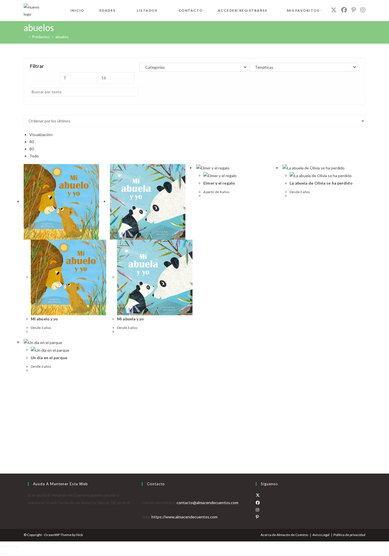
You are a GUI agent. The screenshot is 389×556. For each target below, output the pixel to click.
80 (31, 148)
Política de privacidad (349, 535)
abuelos (61, 37)
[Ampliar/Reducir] (2, 546)
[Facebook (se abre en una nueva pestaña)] (344, 10)
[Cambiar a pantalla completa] (7, 546)
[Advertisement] (194, 417)
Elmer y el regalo (219, 183)
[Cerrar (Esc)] (17, 546)
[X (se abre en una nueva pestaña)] (334, 10)
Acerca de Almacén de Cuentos (284, 535)
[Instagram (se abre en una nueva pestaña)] (363, 10)
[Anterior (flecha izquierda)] (2, 553)
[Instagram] (257, 509)
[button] (29, 64)
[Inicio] (25, 37)
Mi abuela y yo (130, 318)
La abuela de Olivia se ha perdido (321, 183)
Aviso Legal (320, 535)
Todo (34, 155)
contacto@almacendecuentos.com (207, 502)
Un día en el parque (49, 357)
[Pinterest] (257, 516)
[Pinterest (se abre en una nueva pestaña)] (353, 10)
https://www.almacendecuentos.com (184, 516)
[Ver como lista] (28, 111)
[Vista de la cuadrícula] (25, 111)
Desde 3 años (41, 327)
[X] (258, 495)
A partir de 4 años (216, 192)
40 (31, 141)
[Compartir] (12, 546)
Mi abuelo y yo (44, 318)
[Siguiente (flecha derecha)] (7, 553)
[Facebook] (258, 502)
